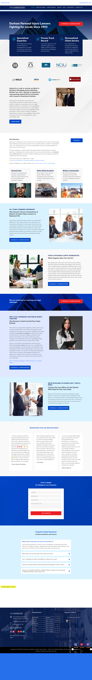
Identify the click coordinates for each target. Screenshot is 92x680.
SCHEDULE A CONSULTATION (70, 23)
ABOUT (59, 7)
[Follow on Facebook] (11, 632)
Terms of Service (76, 649)
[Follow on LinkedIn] (24, 632)
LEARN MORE (15, 121)
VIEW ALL (77, 140)
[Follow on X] (16, 632)
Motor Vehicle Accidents (45, 170)
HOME (33, 7)
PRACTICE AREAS (41, 7)
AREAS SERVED (51, 7)
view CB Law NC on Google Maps (46, 163)
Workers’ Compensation (71, 170)
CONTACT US (79, 7)
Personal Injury (16, 170)
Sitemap (37, 651)
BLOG (64, 7)
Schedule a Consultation (20, 240)
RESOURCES (70, 7)
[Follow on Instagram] (14, 632)
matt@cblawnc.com (85, 2)
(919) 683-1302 (5, 2)
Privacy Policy (67, 649)
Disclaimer (43, 651)
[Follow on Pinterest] (19, 632)
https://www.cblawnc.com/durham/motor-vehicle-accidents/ (28, 160)
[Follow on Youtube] (21, 632)
